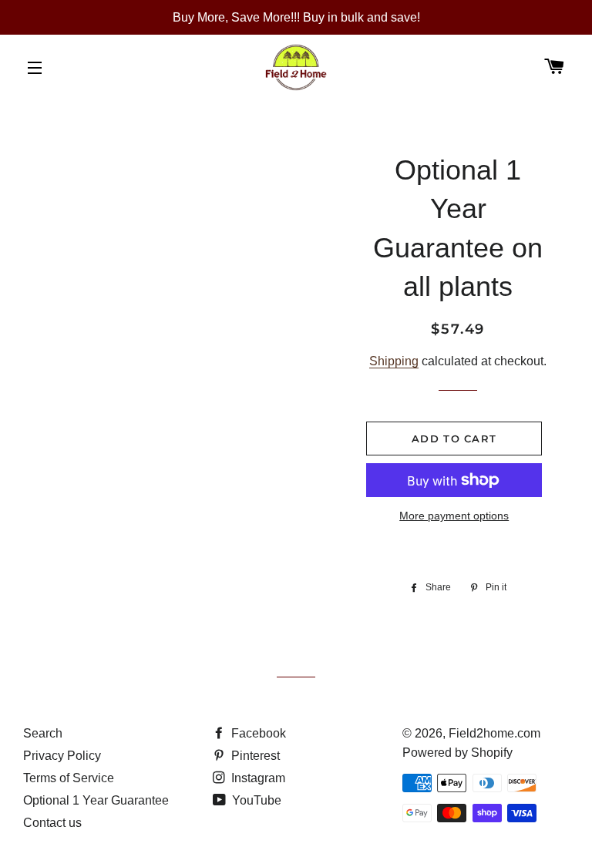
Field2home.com (494, 733)
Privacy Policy (62, 755)
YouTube (255, 800)
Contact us (52, 822)
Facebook (257, 733)
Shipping (394, 361)
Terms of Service (68, 778)
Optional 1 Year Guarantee (96, 800)
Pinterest (254, 755)
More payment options (454, 515)
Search (42, 733)
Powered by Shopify (457, 752)
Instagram (256, 778)
